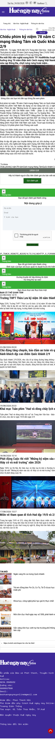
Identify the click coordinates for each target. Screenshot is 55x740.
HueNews (40, 3)
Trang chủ (6, 23)
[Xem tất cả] (4, 12)
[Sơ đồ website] (26, 3)
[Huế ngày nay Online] (30, 12)
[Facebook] (30, 3)
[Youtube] (34, 3)
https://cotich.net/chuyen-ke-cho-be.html (19, 643)
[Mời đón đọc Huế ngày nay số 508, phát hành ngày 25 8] (6, 619)
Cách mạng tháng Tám (33, 167)
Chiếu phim (5, 167)
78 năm (19, 167)
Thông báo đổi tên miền (14, 724)
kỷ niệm (13, 167)
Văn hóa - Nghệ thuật (20, 23)
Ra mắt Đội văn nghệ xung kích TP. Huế (21, 57)
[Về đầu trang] (50, 731)
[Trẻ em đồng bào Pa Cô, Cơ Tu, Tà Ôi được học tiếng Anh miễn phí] (6, 592)
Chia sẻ (42, 33)
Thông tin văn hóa (37, 23)
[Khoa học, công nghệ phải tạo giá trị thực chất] (6, 605)
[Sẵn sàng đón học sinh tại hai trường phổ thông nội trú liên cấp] (6, 632)
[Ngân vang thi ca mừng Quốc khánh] (6, 578)
